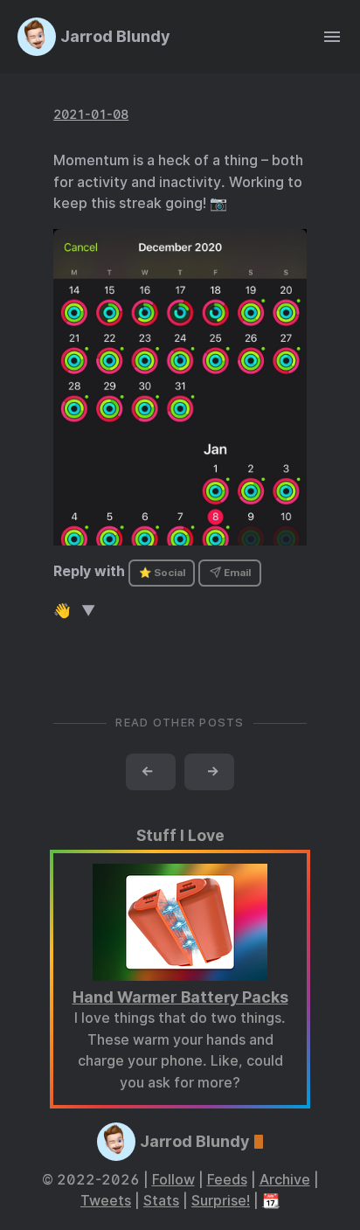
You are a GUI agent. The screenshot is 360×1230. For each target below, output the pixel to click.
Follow (173, 1179)
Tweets (105, 1200)
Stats (161, 1200)
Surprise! (220, 1200)
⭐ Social (162, 572)
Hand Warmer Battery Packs (180, 997)
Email (236, 572)
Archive (285, 1179)
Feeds (227, 1179)
